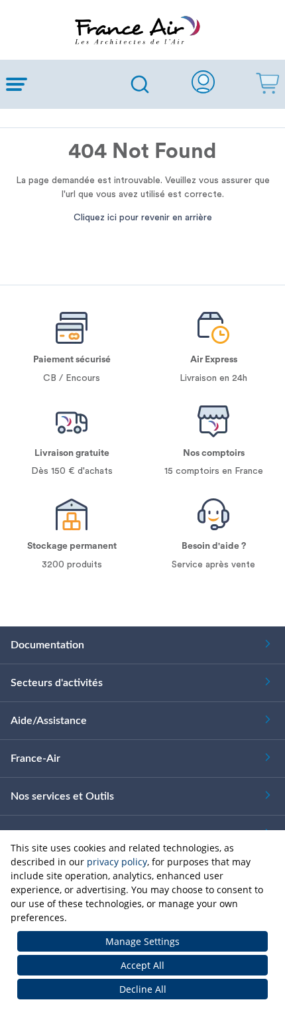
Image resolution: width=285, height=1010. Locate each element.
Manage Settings (142, 941)
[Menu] (57, 84)
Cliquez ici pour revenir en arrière (143, 217)
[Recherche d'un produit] (140, 84)
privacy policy (117, 861)
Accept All (142, 965)
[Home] (142, 30)
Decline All (142, 989)
